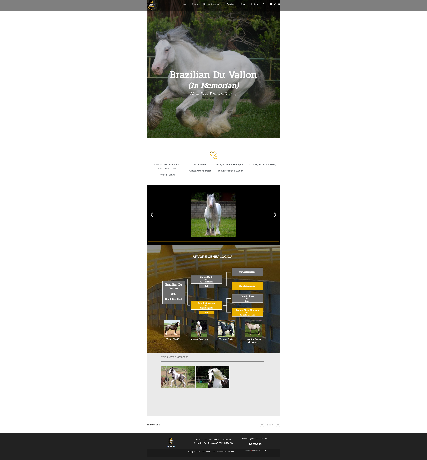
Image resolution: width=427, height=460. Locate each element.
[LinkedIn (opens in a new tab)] (279, 4)
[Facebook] (168, 446)
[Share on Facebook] (267, 425)
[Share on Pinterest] (272, 425)
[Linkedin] (174, 446)
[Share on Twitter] (262, 425)
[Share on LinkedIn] (278, 425)
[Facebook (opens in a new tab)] (271, 4)
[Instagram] (171, 446)
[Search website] (264, 4)
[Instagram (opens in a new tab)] (275, 4)
